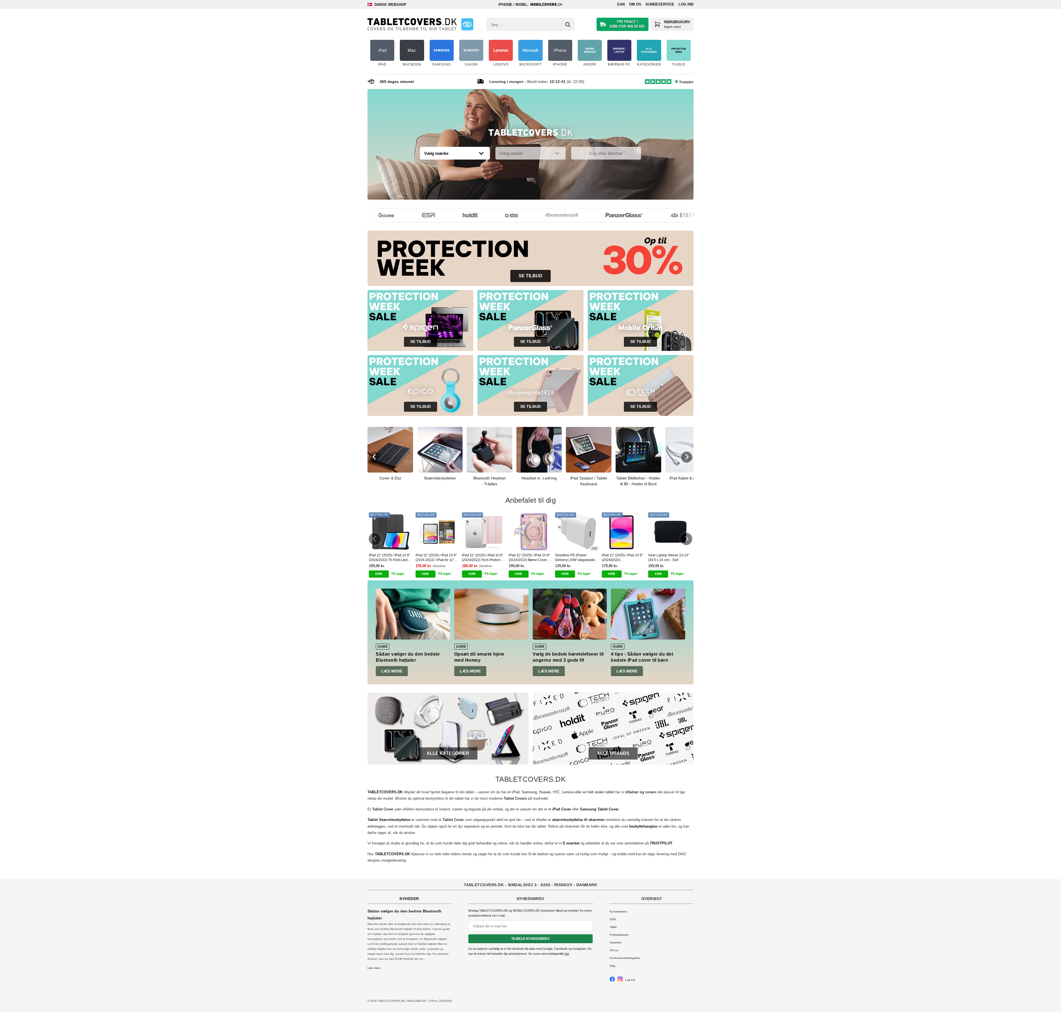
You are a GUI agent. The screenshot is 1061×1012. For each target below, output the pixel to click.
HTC (556, 792)
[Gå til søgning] (567, 24)
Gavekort (615, 942)
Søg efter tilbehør (606, 153)
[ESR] (415, 215)
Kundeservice (660, 4)
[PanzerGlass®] (610, 215)
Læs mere (391, 671)
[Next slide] (686, 457)
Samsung (529, 792)
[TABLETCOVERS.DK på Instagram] (620, 980)
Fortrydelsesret (619, 934)
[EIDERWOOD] (676, 215)
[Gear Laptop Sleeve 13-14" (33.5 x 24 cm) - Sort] (670, 531)
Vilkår (613, 926)
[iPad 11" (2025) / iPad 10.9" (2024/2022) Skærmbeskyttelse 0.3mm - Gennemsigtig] (624, 531)
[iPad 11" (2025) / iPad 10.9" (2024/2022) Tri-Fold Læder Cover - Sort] (391, 531)
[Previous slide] (374, 457)
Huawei (545, 792)
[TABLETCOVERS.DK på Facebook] (612, 980)
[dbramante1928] (548, 215)
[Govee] (372, 215)
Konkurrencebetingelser (625, 957)
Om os (635, 4)
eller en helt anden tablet (594, 792)
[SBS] (498, 215)
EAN (621, 4)
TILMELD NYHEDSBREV (530, 939)
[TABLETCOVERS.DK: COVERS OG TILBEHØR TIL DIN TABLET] (412, 24)
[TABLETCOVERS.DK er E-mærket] (467, 24)
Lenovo (568, 792)
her (567, 953)
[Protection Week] (530, 134)
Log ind (686, 4)
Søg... (614, 965)
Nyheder (409, 898)
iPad (515, 792)
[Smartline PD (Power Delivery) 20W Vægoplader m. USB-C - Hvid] (577, 531)
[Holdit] (456, 215)
